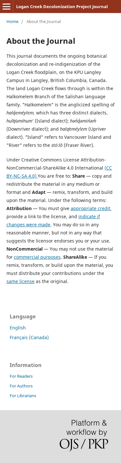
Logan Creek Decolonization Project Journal (62, 6)
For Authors (21, 386)
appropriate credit (90, 208)
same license (20, 281)
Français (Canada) (29, 337)
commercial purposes (37, 257)
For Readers (21, 376)
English (18, 328)
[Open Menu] (6, 6)
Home (12, 21)
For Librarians (23, 395)
